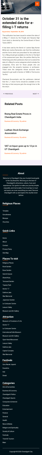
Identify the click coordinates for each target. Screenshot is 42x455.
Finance (5, 413)
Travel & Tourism (8, 439)
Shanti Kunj (6, 278)
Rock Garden (7, 266)
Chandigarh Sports (9, 398)
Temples (6, 211)
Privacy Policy (7, 249)
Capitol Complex (8, 351)
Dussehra (6, 368)
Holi (4, 372)
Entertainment (7, 409)
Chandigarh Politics (9, 394)
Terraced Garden (8, 281)
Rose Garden (7, 270)
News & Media (7, 424)
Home (5, 238)
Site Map (6, 253)
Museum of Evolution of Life (12, 321)
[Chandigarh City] (8, 3)
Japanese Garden (9, 300)
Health (5, 420)
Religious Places (8, 263)
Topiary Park (7, 285)
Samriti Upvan (7, 274)
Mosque (5, 218)
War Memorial (7, 296)
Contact (5, 245)
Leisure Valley (7, 307)
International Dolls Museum (12, 332)
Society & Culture (8, 431)
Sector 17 (6, 289)
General (5, 416)
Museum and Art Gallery (11, 311)
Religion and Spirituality (10, 428)
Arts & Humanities (9, 387)
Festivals (6, 435)
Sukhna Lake (7, 292)
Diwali (5, 375)
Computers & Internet (10, 402)
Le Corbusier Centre (9, 303)
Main (4, 442)
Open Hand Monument (10, 339)
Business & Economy (12, 121)
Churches (6, 222)
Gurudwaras (7, 214)
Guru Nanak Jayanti (9, 364)
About (5, 242)
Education (6, 405)
